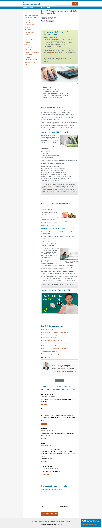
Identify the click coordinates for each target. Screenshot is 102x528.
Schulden (26, 44)
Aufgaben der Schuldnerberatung (31, 15)
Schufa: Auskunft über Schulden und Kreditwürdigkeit (55, 332)
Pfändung (26, 31)
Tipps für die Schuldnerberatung (31, 19)
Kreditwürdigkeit (55, 41)
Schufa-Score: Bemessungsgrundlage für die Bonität (55, 335)
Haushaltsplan (27, 27)
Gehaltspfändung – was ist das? (50, 351)
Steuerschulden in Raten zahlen (32, 52)
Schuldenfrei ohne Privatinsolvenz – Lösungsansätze (55, 343)
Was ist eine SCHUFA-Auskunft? (51, 89)
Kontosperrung (29, 34)
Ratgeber (26, 66)
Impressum (34, 521)
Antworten (44, 404)
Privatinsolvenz (27, 37)
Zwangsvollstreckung (28, 54)
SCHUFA (38, 7)
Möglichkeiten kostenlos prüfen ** (89, 524)
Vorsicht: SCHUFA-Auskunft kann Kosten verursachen (56, 93)
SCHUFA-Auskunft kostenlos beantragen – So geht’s (57, 95)
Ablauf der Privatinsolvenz (31, 39)
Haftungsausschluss (55, 521)
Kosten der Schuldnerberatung (30, 17)
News (25, 67)
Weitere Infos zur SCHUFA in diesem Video (53, 97)
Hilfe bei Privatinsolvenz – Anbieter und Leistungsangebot (56, 345)
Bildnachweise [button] (59, 380)
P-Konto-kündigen (29, 36)
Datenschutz (41, 521)
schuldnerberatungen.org (29, 7)
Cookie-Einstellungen (65, 521)
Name (43, 506)
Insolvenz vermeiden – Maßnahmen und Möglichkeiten (56, 348)
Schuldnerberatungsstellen (29, 62)
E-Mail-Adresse (64, 506)
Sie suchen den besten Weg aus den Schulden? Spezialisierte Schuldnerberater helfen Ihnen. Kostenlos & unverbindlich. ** (91, 522)
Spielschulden (28, 50)
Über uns (47, 521)
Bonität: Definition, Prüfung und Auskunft (52, 340)
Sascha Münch (45, 15)
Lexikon (26, 64)
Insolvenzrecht (27, 29)
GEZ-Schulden (29, 49)
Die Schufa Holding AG (48, 329)
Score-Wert (52, 186)
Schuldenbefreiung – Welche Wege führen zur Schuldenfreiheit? (58, 354)
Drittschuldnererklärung (30, 32)
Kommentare (51, 21)
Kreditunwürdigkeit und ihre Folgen (51, 337)
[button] (42, 21)
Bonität (61, 41)
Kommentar (44, 494)
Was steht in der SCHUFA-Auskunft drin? (53, 91)
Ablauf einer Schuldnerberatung (30, 13)
